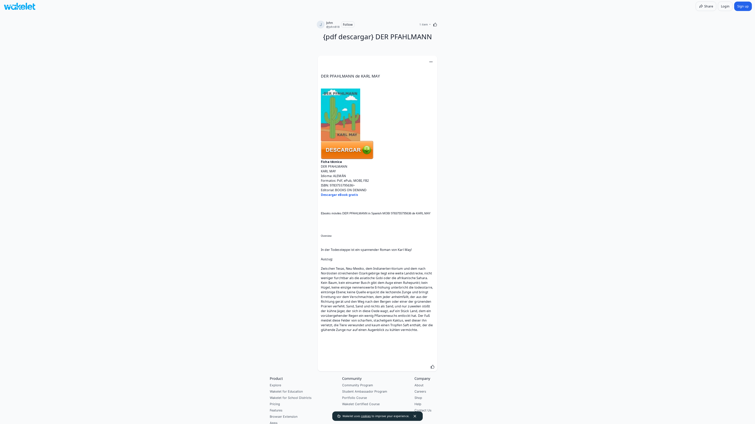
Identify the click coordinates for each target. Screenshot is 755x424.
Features (276, 410)
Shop (418, 398)
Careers (420, 391)
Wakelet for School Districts (290, 398)
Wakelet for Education (286, 391)
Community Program (357, 385)
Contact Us (422, 410)
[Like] (435, 24)
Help (417, 404)
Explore (275, 385)
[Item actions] (431, 62)
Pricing (275, 404)
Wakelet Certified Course (361, 404)
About (419, 385)
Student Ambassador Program (364, 391)
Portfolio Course (354, 398)
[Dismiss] (415, 416)
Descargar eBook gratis (339, 195)
